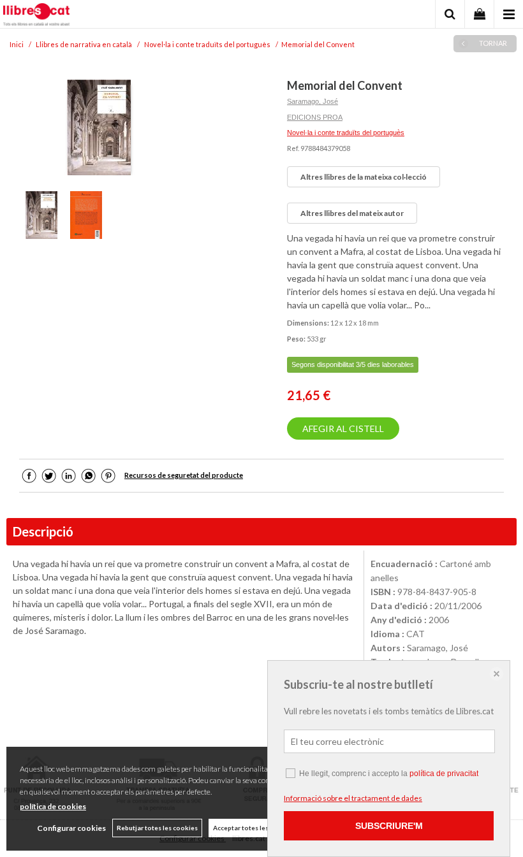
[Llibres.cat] (36, 16)
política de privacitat (443, 773)
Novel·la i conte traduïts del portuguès (345, 132)
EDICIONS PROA (315, 117)
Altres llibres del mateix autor (352, 213)
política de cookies (53, 806)
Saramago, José (312, 101)
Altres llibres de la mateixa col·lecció (363, 177)
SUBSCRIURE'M (389, 826)
